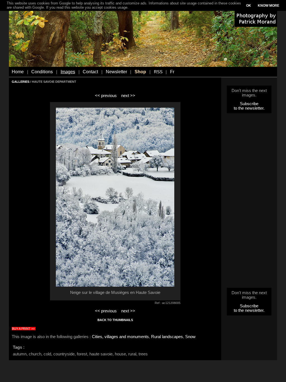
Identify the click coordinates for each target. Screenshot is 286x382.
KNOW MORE (268, 6)
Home (18, 71)
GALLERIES (20, 81)
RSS (158, 72)
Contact (90, 71)
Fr (172, 71)
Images (68, 71)
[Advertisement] (249, 202)
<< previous (106, 95)
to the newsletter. (249, 108)
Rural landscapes (167, 336)
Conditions (42, 71)
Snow (190, 336)
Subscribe (249, 104)
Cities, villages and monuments (120, 336)
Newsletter (116, 71)
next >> (128, 95)
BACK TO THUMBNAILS (115, 320)
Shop (140, 71)
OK (248, 6)
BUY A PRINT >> (23, 328)
